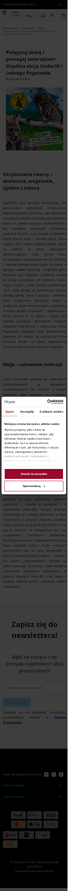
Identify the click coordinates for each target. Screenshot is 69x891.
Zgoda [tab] (9, 411)
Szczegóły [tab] (27, 411)
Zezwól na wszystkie (34, 473)
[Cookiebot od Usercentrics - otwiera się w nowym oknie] (48, 402)
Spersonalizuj (31, 485)
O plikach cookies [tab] (51, 411)
